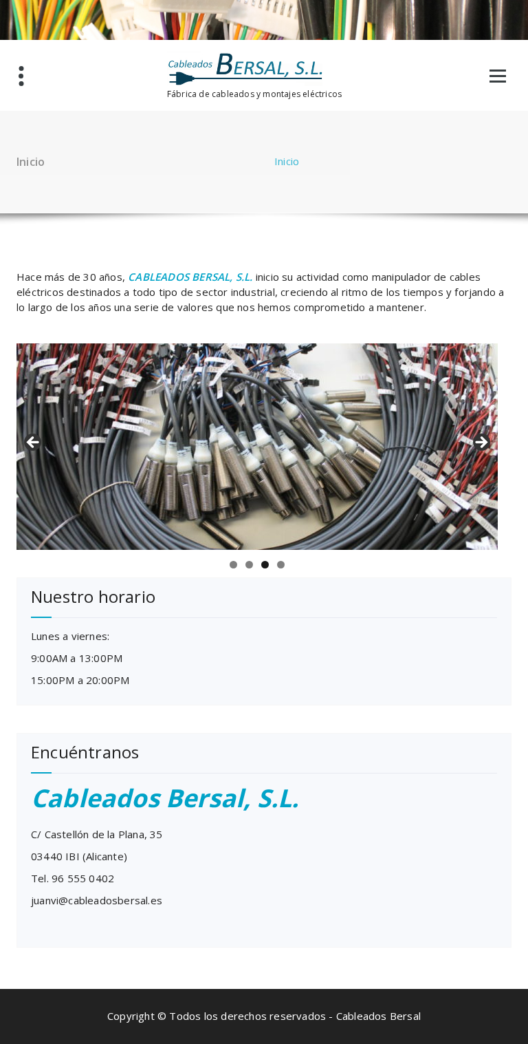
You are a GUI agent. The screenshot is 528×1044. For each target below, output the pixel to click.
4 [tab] (281, 564)
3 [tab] (265, 564)
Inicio (286, 161)
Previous (33, 443)
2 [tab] (249, 564)
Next (480, 443)
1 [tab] (233, 564)
